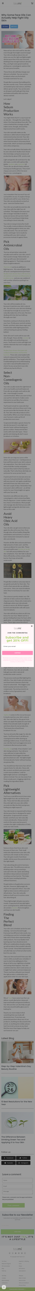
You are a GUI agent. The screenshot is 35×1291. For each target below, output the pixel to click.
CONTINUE (18, 653)
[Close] (32, 626)
